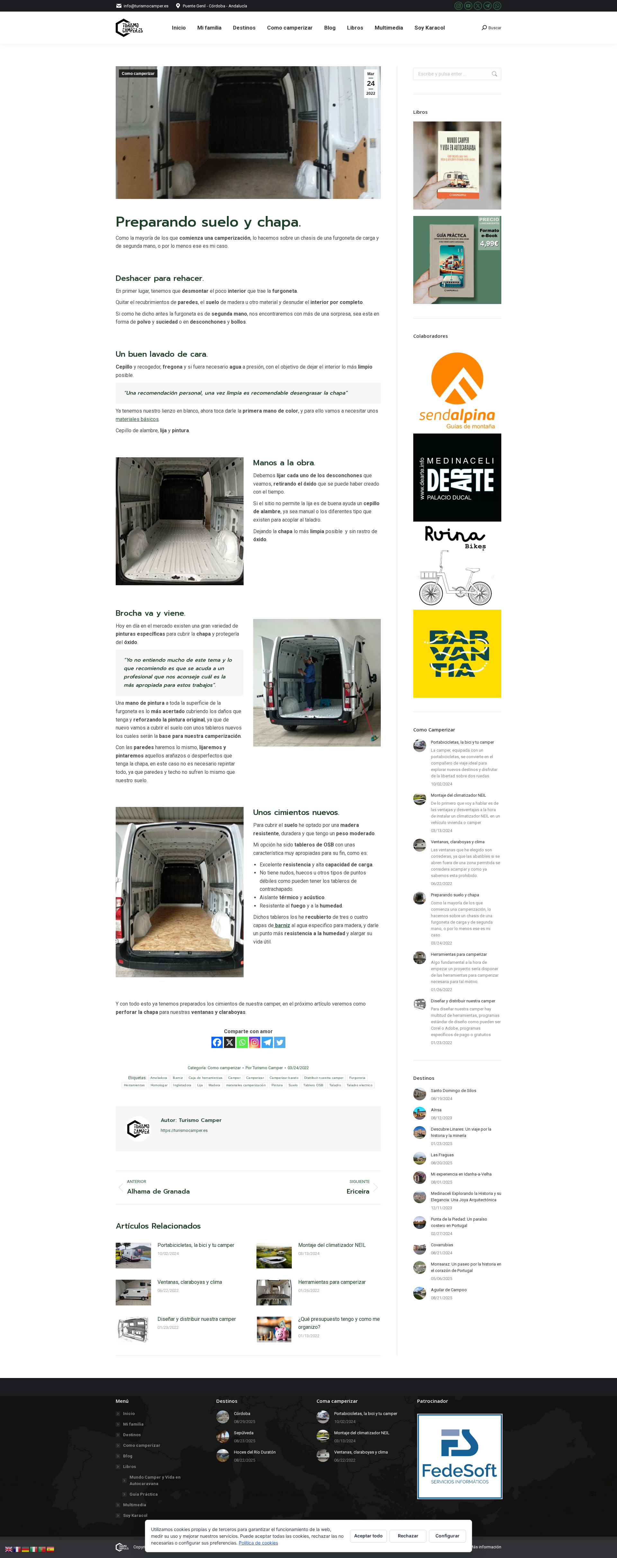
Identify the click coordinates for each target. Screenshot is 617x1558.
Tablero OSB (313, 1085)
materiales (137, 419)
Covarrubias (442, 1244)
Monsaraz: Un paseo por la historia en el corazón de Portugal (466, 1267)
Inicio (129, 1413)
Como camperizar (138, 73)
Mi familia (133, 1424)
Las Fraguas (442, 1154)
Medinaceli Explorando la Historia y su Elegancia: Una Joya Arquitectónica (466, 1196)
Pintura (277, 1085)
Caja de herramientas (205, 1077)
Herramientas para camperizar (332, 1282)
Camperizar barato (284, 1077)
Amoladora (158, 1077)
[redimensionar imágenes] (133, 1255)
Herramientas (134, 1085)
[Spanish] (51, 1549)
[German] (26, 1549)
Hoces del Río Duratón (255, 1452)
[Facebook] (217, 1042)
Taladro (335, 1085)
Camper (234, 1077)
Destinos (132, 1434)
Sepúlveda (244, 1432)
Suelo (293, 1085)
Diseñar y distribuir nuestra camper (196, 1319)
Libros (129, 1466)
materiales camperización (246, 1085)
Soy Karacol (135, 1515)
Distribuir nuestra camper (324, 1077)
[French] (17, 1549)
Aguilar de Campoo (449, 1289)
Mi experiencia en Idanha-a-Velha (461, 1174)
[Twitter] (279, 1042)
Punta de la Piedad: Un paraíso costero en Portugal (459, 1222)
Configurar (447, 1535)
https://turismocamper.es (184, 1130)
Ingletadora (182, 1085)
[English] (9, 1549)
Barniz (178, 1077)
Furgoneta (357, 1077)
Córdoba (242, 1413)
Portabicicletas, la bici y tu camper (195, 1245)
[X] (229, 1042)
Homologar (159, 1085)
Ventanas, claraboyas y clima (189, 1282)
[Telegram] (267, 1042)
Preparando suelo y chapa (455, 894)
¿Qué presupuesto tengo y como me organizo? (339, 1323)
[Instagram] (254, 1042)
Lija (200, 1085)
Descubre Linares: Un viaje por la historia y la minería (461, 1132)
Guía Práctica (144, 1494)
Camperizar (255, 1077)
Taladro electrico (359, 1085)
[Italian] (34, 1549)
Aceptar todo (368, 1535)
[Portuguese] (42, 1549)
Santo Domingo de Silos (453, 1090)
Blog (127, 1456)
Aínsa (436, 1109)
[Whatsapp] (242, 1042)
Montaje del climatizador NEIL (332, 1245)
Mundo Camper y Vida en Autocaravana (155, 1480)
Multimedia (134, 1504)
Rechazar (408, 1535)
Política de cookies (258, 1542)
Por (264, 1067)
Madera (214, 1085)
